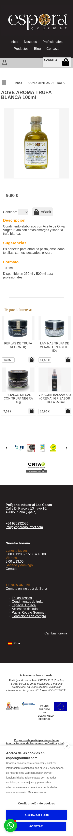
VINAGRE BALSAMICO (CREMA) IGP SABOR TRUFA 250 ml (55, 398)
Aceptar (36, 826)
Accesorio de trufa (25, 609)
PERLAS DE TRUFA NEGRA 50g (18, 345)
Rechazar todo (36, 815)
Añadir (45, 212)
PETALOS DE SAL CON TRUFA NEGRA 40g (18, 398)
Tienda (17, 82)
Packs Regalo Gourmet (28, 612)
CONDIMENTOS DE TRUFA (46, 82)
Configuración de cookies (36, 803)
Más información (37, 792)
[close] (66, 746)
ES (15, 643)
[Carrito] (65, 62)
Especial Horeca (24, 605)
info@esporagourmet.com (24, 527)
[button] (6, 448)
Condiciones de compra (29, 616)
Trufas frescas (22, 598)
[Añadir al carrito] (31, 359)
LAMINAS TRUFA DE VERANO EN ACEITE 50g (55, 347)
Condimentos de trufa (27, 601)
